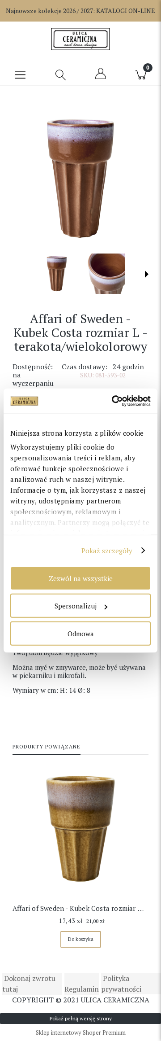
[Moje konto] (100, 77)
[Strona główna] (80, 39)
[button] (20, 74)
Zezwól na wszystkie (81, 577)
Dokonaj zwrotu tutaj (28, 983)
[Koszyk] (141, 74)
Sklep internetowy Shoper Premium (81, 1032)
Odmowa (81, 633)
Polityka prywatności (121, 983)
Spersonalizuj (76, 605)
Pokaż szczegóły (107, 550)
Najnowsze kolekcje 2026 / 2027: (80, 10)
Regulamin (81, 989)
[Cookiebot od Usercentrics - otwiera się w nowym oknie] (113, 401)
